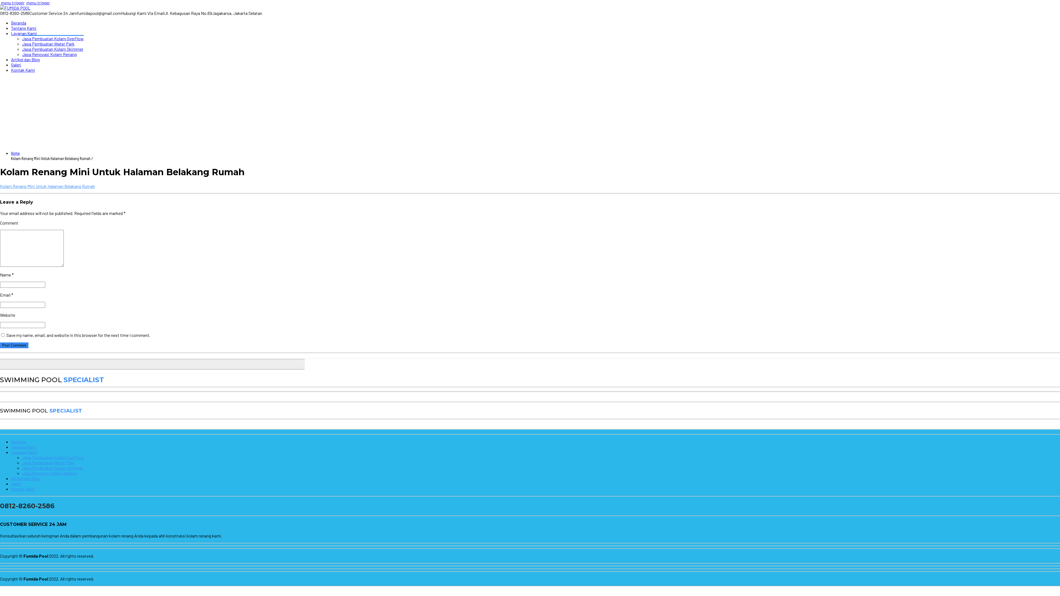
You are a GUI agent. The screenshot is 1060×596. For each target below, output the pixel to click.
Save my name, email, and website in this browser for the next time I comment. (78, 335)
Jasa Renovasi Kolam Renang (49, 54)
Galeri (16, 64)
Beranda (18, 22)
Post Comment (14, 345)
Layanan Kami (24, 33)
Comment (9, 222)
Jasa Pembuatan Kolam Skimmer (52, 49)
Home (15, 153)
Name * (7, 274)
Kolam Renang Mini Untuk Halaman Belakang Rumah (47, 186)
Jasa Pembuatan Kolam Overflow (53, 38)
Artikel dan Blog (25, 59)
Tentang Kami (23, 28)
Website (7, 315)
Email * (6, 294)
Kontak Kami (23, 70)
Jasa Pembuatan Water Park (48, 43)
